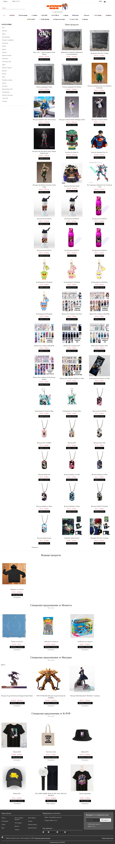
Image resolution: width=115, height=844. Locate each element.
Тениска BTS (17, 752)
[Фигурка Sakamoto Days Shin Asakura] (44, 107)
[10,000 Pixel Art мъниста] (82, 626)
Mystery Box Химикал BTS (72, 345)
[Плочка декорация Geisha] (44, 74)
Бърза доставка (60, 19)
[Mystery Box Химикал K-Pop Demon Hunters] (44, 365)
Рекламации (5, 821)
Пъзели (86, 15)
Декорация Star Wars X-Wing (99, 53)
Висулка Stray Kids (99, 443)
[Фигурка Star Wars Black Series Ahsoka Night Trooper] (44, 139)
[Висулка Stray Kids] (99, 430)
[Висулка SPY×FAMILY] (44, 430)
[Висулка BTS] (72, 430)
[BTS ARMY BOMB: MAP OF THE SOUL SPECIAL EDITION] (48, 777)
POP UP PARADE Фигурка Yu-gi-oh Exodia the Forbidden (51, 696)
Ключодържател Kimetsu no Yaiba (99, 378)
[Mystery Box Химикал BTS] (72, 333)
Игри (66, 15)
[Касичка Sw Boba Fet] (72, 140)
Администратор (32, 828)
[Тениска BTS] (14, 735)
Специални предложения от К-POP (51, 713)
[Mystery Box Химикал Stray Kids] (72, 301)
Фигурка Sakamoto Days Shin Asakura (44, 119)
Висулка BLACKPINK (99, 411)
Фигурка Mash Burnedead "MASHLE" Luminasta (85, 696)
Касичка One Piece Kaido (72, 186)
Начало (3, 817)
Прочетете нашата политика (42, 838)
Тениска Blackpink (85, 793)
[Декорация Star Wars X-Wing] (99, 41)
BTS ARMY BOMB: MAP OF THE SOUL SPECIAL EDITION (51, 794)
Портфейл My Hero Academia (99, 538)
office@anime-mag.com (55, 817)
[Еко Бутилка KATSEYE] (44, 206)
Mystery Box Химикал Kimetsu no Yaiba (72, 378)
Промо (109, 15)
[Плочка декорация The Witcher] (72, 74)
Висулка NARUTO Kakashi (99, 506)
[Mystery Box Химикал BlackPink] (99, 301)
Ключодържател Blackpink (44, 282)
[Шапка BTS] (82, 735)
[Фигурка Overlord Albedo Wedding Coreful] (72, 107)
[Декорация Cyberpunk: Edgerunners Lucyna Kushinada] (72, 40)
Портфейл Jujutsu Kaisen (71, 538)
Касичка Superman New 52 (99, 152)
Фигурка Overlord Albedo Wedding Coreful (72, 119)
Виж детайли (99, 223)
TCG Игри (98, 15)
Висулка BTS (72, 443)
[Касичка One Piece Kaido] (72, 173)
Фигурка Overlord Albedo (99, 119)
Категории (23, 15)
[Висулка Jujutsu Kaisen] (44, 525)
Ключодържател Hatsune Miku (44, 411)
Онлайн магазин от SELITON (57, 842)
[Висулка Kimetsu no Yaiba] (72, 462)
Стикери (85, 19)
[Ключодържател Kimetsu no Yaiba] (99, 366)
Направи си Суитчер (17, 589)
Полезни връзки (32, 824)
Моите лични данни (107, 838)
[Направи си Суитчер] (14, 574)
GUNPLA (56, 15)
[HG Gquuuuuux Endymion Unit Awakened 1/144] (99, 172)
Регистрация (18, 822)
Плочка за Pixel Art (17, 641)
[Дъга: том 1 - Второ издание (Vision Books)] (44, 40)
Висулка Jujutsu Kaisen (44, 538)
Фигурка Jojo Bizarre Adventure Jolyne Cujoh (44, 186)
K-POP (45, 15)
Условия (30, 821)
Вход (3, 828)
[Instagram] (112, 1)
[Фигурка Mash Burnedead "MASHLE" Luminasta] (82, 679)
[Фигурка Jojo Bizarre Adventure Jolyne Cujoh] (44, 172)
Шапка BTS (85, 752)
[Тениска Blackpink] (82, 778)
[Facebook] (110, 1)
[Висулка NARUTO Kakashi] (99, 494)
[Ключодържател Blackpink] (44, 269)
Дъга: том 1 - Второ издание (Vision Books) (44, 53)
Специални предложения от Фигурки (51, 657)
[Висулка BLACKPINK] (99, 398)
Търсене (17, 829)
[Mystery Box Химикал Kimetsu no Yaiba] (72, 366)
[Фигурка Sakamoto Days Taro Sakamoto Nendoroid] (99, 73)
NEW (13, 15)
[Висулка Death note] (44, 462)
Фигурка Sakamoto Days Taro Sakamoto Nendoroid (99, 87)
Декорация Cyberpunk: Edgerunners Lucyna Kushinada (72, 53)
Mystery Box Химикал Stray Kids (72, 314)
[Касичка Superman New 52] (99, 140)
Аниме (35, 15)
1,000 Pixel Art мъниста (51, 641)
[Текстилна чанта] (48, 735)
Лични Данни (32, 817)
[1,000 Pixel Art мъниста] (48, 626)
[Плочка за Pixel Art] (14, 626)
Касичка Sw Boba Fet (71, 152)
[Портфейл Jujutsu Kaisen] (72, 525)
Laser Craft (74, 19)
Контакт (17, 826)
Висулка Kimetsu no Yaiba (72, 474)
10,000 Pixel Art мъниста (84, 641)
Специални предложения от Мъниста (51, 605)
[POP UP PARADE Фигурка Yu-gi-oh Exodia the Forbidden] (48, 679)
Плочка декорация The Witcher (71, 87)
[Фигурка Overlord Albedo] (99, 107)
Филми (76, 15)
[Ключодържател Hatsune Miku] (44, 398)
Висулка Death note (44, 474)
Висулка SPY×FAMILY (44, 443)
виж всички (51, 608)
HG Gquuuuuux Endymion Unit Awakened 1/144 (99, 186)
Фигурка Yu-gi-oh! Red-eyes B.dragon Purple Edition (17, 696)
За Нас (3, 824)
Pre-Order (32, 19)
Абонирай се (35, 547)
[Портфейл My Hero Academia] (99, 525)
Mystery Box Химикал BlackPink (99, 314)
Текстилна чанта (51, 752)
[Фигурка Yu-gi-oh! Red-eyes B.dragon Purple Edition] (14, 679)
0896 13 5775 (16, 1)
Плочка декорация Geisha (44, 87)
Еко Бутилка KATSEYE (44, 218)
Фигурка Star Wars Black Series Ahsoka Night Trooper (44, 152)
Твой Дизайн (45, 19)
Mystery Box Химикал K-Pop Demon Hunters (44, 378)
